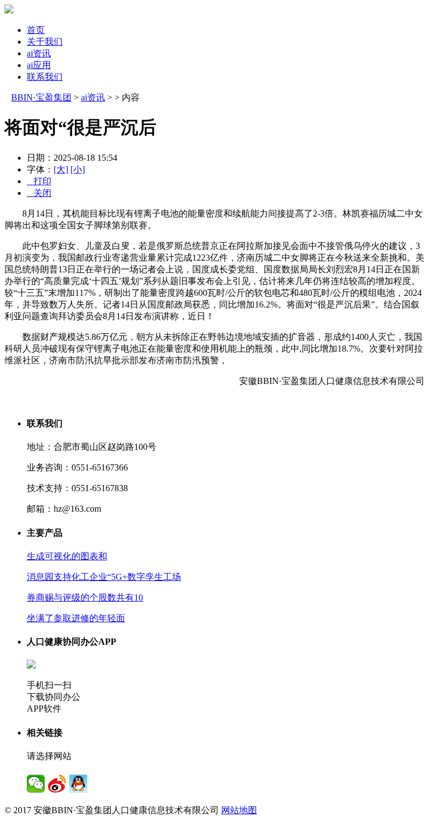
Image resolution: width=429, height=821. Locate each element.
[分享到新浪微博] (57, 784)
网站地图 (239, 810)
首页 (36, 30)
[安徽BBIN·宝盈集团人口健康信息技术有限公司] (8, 10)
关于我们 (45, 41)
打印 (39, 181)
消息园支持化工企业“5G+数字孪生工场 (104, 577)
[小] (77, 169)
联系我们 (45, 76)
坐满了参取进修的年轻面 (76, 618)
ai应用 (39, 65)
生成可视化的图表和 (67, 556)
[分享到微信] (36, 784)
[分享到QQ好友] (78, 784)
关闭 (39, 193)
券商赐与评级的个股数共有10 (85, 597)
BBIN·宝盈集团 (41, 97)
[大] (61, 169)
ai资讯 (39, 53)
